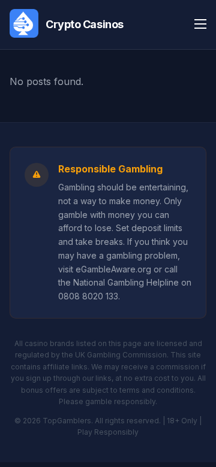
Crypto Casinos (85, 24)
